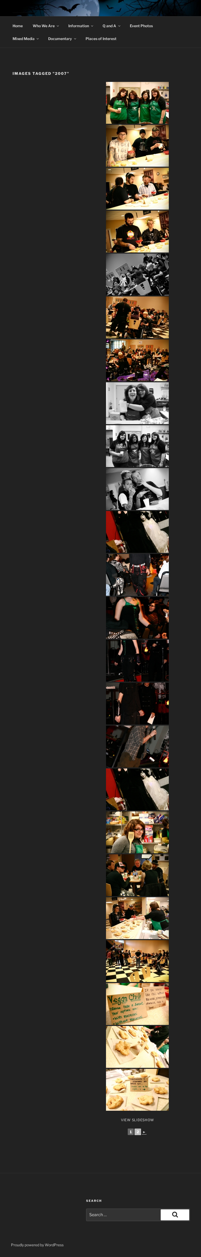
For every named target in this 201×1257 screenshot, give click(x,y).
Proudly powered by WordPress (37, 1245)
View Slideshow (137, 1120)
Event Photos (141, 26)
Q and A (109, 26)
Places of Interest (101, 38)
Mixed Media (24, 38)
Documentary (60, 38)
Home (18, 26)
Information (78, 26)
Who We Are (44, 26)
